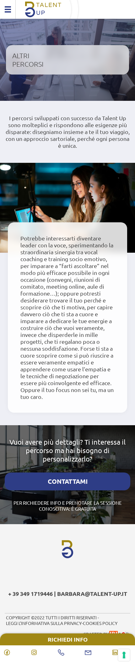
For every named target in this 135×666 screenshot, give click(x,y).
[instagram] (40, 652)
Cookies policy (100, 623)
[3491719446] (67, 652)
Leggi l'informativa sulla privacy (44, 623)
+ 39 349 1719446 (30, 593)
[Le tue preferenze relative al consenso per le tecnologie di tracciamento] (124, 655)
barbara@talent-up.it (92, 593)
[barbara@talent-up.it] (94, 652)
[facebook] (13, 652)
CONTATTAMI (68, 481)
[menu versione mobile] (8, 9)
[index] (67, 9)
